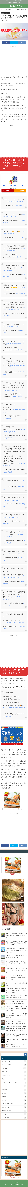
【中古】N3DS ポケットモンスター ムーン (14, 185)
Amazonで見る (20, 190)
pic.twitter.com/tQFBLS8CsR (15, 622)
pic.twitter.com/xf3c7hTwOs (15, 202)
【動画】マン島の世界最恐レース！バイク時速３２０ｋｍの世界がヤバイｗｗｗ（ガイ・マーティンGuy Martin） (16, 1028)
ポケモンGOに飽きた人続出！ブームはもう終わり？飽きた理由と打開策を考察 (16, 935)
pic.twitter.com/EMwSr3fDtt (11, 500)
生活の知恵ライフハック (14, 1103)
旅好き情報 (14, 1089)
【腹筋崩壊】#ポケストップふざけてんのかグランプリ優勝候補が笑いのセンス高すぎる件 (16, 950)
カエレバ (15, 188)
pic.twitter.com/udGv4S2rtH (11, 326)
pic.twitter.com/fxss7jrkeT (10, 390)
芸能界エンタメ (14, 1114)
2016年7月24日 (7, 418)
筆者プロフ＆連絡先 (14, 1182)
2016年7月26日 (20, 205)
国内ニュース (14, 1079)
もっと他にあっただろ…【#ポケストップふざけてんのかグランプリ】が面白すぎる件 (16, 962)
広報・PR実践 (14, 1086)
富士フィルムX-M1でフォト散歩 (14, 1082)
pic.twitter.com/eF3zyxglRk (16, 554)
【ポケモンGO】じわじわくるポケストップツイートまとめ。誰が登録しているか (16, 970)
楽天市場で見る (7, 190)
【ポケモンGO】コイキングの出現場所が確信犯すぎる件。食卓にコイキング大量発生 (16, 1015)
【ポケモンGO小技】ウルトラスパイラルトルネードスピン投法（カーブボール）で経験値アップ (16, 1008)
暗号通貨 (14, 1096)
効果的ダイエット (14, 1075)
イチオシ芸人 (14, 1117)
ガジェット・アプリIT (5, 13)
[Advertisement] (14, 61)
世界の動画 (14, 1068)
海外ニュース (14, 1100)
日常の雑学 (14, 1093)
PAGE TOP (25, 1150)
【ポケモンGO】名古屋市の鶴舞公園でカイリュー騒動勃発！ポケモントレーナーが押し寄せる (16, 990)
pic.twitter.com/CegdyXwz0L (11, 517)
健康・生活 (14, 1071)
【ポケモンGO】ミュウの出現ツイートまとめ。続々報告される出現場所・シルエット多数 (16, 977)
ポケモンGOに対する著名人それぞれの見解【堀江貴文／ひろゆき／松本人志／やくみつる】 (16, 942)
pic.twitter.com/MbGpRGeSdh (15, 343)
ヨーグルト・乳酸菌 (14, 1064)
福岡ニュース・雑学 (14, 1110)
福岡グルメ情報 (14, 1107)
